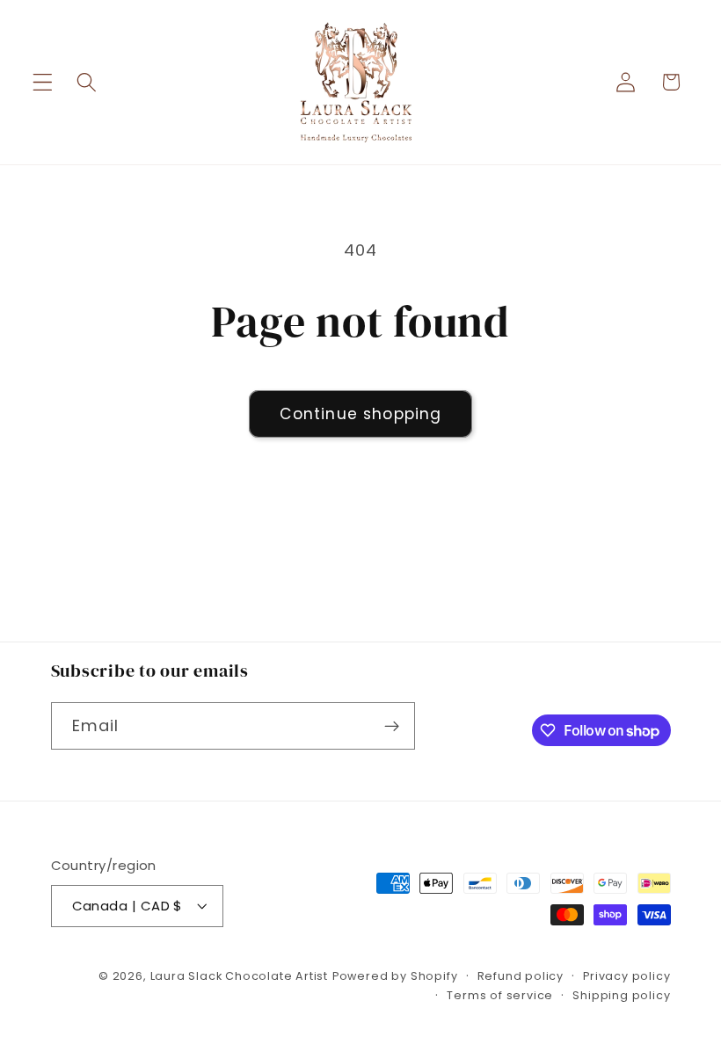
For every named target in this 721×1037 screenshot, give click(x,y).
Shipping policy (621, 995)
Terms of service (500, 995)
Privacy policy (626, 975)
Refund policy (520, 975)
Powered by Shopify (395, 975)
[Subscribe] (391, 726)
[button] (42, 82)
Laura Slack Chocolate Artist (239, 975)
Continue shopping (361, 413)
